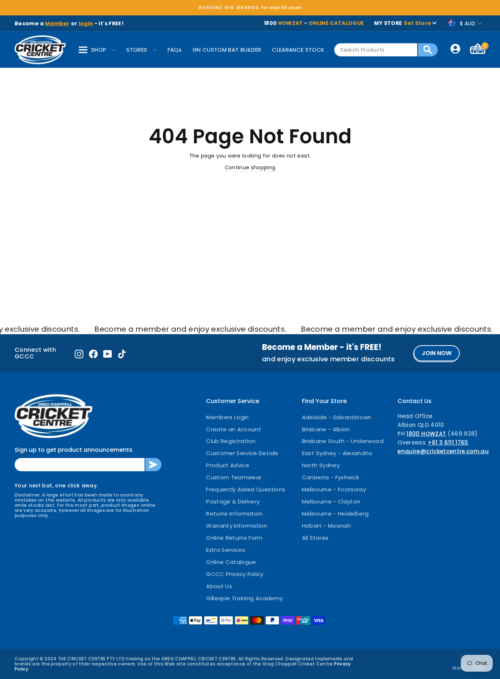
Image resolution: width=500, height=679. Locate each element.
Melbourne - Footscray (334, 489)
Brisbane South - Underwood (343, 441)
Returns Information (234, 513)
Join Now (437, 353)
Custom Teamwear (233, 477)
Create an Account (233, 429)
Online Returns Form (234, 538)
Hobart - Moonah (326, 525)
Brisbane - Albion (326, 429)
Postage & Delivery (233, 501)
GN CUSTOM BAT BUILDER (227, 49)
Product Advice (227, 465)
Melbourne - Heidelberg (335, 513)
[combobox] (375, 49)
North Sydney (321, 465)
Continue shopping (250, 167)
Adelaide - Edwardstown (337, 417)
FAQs (175, 49)
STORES (136, 49)
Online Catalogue (231, 562)
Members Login (227, 417)
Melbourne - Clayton (331, 501)
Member (57, 23)
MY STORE (402, 23)
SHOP (98, 49)
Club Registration (230, 441)
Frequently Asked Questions (245, 489)
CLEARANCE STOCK (298, 49)
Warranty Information (236, 525)
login (86, 23)
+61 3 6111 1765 (448, 442)
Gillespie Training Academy (244, 598)
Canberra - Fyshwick (330, 477)
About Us (219, 586)
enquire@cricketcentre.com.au (443, 451)
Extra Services (225, 550)
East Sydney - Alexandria (337, 453)
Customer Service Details (242, 453)
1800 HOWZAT (426, 434)
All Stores (315, 538)
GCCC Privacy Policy (235, 574)
